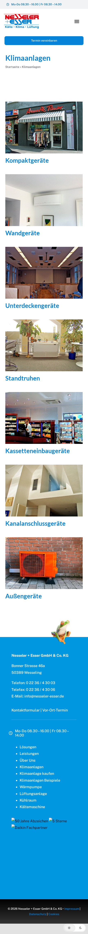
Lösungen (28, 747)
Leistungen (29, 753)
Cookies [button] (53, 914)
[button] (74, 928)
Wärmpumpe (31, 787)
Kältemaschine (32, 807)
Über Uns (27, 760)
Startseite (12, 66)
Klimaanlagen (31, 767)
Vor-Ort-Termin (55, 710)
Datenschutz (37, 914)
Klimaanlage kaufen (37, 773)
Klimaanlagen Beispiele (40, 780)
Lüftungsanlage (33, 793)
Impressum (71, 908)
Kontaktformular (25, 710)
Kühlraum (28, 800)
